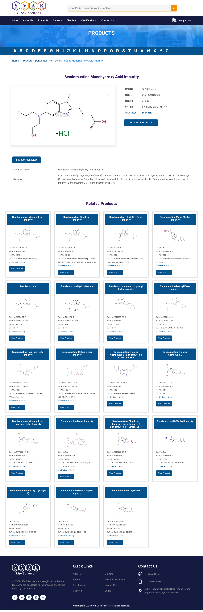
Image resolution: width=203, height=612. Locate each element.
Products (43, 20)
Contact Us (107, 20)
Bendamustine (43, 60)
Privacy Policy (112, 585)
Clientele (72, 20)
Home (15, 60)
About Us (28, 20)
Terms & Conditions (115, 579)
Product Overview (26, 160)
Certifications (89, 20)
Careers (57, 20)
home (15, 20)
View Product (17, 269)
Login (108, 590)
